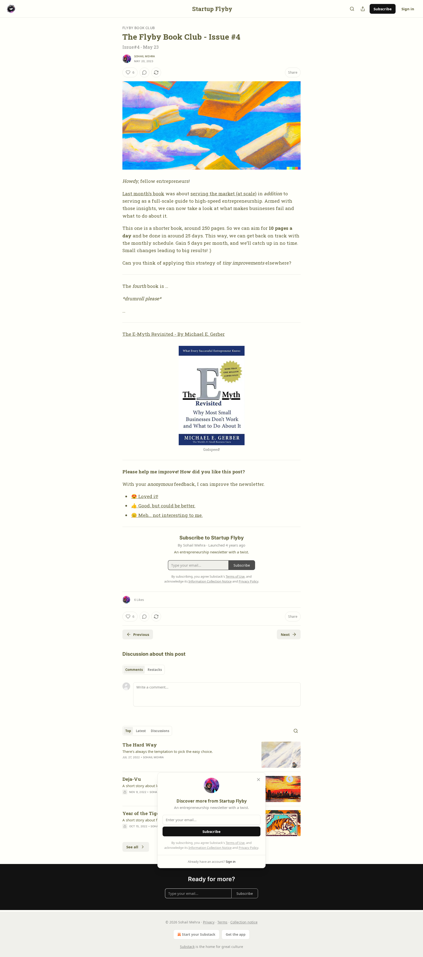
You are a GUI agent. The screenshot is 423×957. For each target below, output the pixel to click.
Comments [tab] (134, 669)
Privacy (208, 922)
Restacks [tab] (155, 669)
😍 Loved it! (144, 496)
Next (285, 634)
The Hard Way (139, 745)
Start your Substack (198, 934)
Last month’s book (143, 193)
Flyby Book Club (138, 28)
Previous (141, 634)
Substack (187, 946)
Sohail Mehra (144, 56)
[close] (258, 779)
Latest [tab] (141, 731)
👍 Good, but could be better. (163, 505)
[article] (211, 755)
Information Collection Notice (210, 847)
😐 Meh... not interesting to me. (167, 515)
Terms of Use (235, 842)
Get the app (236, 934)
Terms (222, 922)
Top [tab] (128, 731)
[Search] (352, 9)
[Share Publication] (363, 9)
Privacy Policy (248, 847)
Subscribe (383, 8)
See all (132, 846)
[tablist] (143, 670)
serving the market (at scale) (223, 193)
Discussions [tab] (160, 731)
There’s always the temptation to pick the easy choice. (167, 751)
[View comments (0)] (144, 72)
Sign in (407, 8)
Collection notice (244, 922)
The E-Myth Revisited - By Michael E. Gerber (173, 334)
